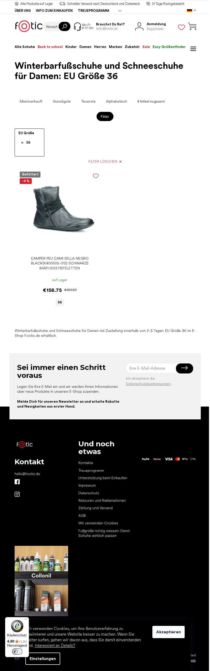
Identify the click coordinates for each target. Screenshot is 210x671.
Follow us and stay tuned (17, 481)
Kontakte (85, 463)
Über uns (23, 11)
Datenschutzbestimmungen (148, 384)
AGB (82, 516)
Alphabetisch (116, 101)
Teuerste (88, 101)
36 (28, 142)
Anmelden (184, 368)
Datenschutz (88, 493)
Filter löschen (102, 161)
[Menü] (26, 620)
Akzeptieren (168, 631)
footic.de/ (17, 494)
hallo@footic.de (27, 474)
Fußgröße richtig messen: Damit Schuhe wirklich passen (104, 533)
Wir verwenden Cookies (98, 523)
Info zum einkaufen (54, 11)
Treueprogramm (93, 11)
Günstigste (62, 101)
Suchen (64, 26)
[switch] (17, 651)
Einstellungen (43, 658)
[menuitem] (25, 46)
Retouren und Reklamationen (102, 500)
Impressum (87, 485)
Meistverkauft (31, 101)
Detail (57, 245)
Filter (105, 116)
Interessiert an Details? (55, 645)
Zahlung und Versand (95, 508)
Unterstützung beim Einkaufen (102, 478)
